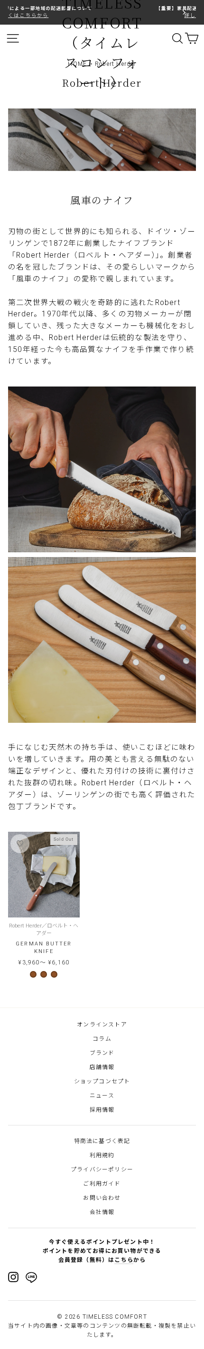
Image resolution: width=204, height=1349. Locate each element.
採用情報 (102, 1109)
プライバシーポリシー (102, 1169)
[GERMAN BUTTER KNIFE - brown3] (54, 974)
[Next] (183, 12)
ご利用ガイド (102, 1183)
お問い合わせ (102, 1198)
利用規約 (102, 1155)
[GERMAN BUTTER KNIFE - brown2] (43, 974)
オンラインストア (102, 1024)
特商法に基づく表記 (102, 1141)
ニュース (102, 1095)
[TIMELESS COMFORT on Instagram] (13, 1277)
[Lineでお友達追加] (31, 1279)
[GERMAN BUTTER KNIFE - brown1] (33, 974)
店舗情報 (102, 1067)
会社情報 (102, 1212)
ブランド (102, 1053)
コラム (102, 1038)
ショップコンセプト (102, 1081)
